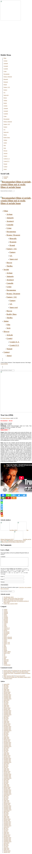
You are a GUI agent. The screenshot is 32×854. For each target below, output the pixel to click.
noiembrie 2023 (7, 727)
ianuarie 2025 (7, 709)
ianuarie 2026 (7, 693)
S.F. (4, 92)
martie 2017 (6, 833)
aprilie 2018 (6, 816)
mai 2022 (6, 751)
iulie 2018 (6, 812)
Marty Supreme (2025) (9, 675)
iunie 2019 (6, 798)
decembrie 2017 (7, 821)
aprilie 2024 (6, 721)
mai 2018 (6, 815)
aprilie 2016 (6, 848)
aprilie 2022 (6, 753)
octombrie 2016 (7, 840)
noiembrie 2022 (7, 743)
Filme (5, 58)
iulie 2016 (6, 844)
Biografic (6, 79)
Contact (5, 166)
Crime (5, 71)
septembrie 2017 (7, 825)
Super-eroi (6, 95)
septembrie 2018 (7, 809)
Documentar (6, 74)
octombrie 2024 (7, 713)
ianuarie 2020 (7, 788)
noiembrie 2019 (7, 791)
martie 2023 (6, 738)
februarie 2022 (7, 755)
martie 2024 (6, 722)
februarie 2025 (7, 708)
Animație (6, 108)
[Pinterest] (8, 498)
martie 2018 (6, 817)
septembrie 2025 (7, 698)
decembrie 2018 (7, 805)
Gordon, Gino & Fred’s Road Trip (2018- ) (14, 598)
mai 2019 (6, 799)
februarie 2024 (7, 723)
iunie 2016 (6, 845)
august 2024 (6, 716)
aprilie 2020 (6, 784)
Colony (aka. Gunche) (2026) (10, 603)
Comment (3, 556)
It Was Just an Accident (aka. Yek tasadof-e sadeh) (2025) (17, 677)
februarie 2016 (7, 850)
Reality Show (7, 137)
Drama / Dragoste (8, 76)
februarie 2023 (7, 739)
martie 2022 (6, 754)
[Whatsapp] (8, 495)
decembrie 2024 (7, 710)
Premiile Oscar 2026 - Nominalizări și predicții (14, 673)
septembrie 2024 (7, 714)
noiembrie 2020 (7, 775)
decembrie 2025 (7, 694)
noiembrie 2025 (7, 696)
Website (2, 582)
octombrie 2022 (7, 745)
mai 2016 (6, 846)
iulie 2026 (6, 685)
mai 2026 (6, 688)
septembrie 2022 (7, 746)
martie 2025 (6, 706)
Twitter (5, 178)
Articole (5, 153)
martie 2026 (6, 690)
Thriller (5, 100)
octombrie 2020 (7, 776)
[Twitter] (24, 495)
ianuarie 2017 (7, 836)
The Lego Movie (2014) (22, 672)
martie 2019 (6, 801)
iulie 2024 (6, 717)
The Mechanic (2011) (9, 597)
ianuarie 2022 (7, 757)
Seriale (5, 103)
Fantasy (5, 90)
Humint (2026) (7, 670)
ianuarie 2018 (7, 820)
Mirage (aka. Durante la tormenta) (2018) (13, 599)
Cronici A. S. (7, 158)
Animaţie (6, 63)
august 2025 (6, 700)
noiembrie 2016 (7, 839)
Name (2, 576)
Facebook (6, 176)
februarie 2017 (7, 835)
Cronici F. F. (6, 161)
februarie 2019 (7, 803)
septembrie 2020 (7, 778)
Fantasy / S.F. (7, 87)
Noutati (5, 164)
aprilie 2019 (6, 800)
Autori (5, 169)
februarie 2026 (7, 692)
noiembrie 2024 (7, 712)
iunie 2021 (6, 766)
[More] (14, 498)
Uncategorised (7, 664)
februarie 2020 (7, 787)
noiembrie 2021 (7, 759)
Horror (5, 97)
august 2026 (6, 684)
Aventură (6, 66)
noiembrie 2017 (7, 823)
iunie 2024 (6, 718)
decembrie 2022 (7, 742)
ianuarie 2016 (7, 852)
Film (5, 145)
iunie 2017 (6, 829)
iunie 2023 (6, 734)
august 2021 (6, 763)
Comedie (6, 68)
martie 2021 (6, 770)
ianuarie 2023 (7, 741)
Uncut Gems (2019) (20, 675)
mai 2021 (6, 767)
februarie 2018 (7, 819)
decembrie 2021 (7, 758)
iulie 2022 (6, 749)
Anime (5, 142)
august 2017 (6, 827)
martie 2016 (6, 849)
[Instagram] (13, 495)
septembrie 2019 (7, 794)
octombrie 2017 (7, 824)
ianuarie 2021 (7, 772)
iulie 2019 (6, 796)
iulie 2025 (6, 701)
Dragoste (6, 82)
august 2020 (6, 779)
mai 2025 (6, 704)
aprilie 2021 (6, 768)
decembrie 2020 (7, 774)
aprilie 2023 (6, 737)
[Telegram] (18, 495)
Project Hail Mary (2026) (9, 672)
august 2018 (6, 811)
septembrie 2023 (7, 730)
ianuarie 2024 (7, 725)
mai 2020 (6, 783)
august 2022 (6, 747)
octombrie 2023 (7, 729)
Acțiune (5, 105)
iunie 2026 (6, 686)
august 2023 (6, 731)
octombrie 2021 (7, 761)
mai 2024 (6, 720)
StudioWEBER (4, 363)
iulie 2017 (6, 828)
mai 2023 (6, 735)
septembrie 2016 (7, 841)
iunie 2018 (6, 813)
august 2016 (6, 842)
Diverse (5, 150)
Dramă (5, 84)
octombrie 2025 (7, 697)
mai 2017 (6, 831)
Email (2, 579)
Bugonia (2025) (8, 678)
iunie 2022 (6, 750)
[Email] (3, 498)
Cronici (5, 156)
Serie (5, 148)
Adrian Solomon (6, 418)
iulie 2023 (6, 733)
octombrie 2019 (7, 792)
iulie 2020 (6, 780)
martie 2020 (6, 786)
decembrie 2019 (7, 790)
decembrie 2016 (7, 837)
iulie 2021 (6, 764)
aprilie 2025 (6, 705)
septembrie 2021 (7, 762)
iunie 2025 (6, 702)
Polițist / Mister (7, 651)
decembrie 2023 (7, 726)
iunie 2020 (6, 782)
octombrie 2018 (7, 808)
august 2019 (6, 795)
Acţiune (5, 60)
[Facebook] (3, 495)
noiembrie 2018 (7, 807)
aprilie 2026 (6, 689)
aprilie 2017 (6, 832)
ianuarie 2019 (7, 804)
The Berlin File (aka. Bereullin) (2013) (21, 670)
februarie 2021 (7, 771)
